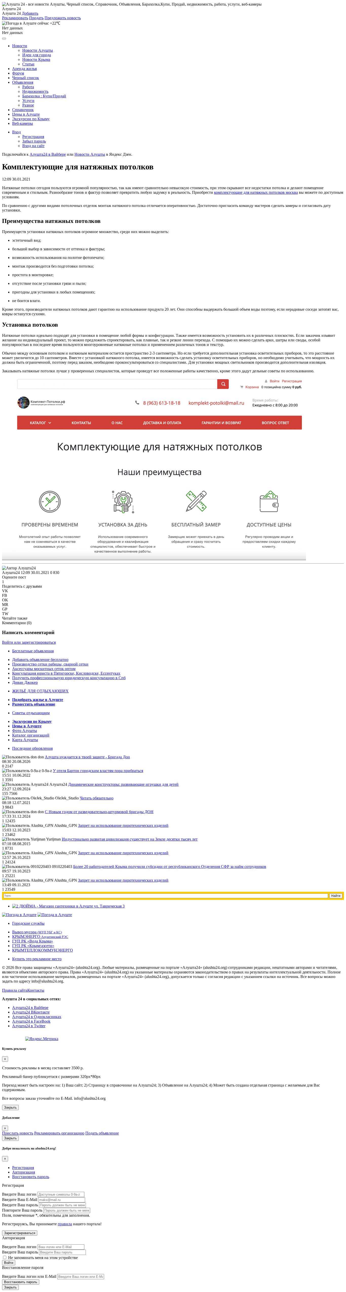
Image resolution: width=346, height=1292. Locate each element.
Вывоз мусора (37, 932)
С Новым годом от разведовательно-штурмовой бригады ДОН (99, 812)
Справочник (23, 110)
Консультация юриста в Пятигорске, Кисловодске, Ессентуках (66, 673)
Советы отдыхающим (31, 713)
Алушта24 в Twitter (28, 1026)
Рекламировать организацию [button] (59, 1133)
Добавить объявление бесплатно (40, 659)
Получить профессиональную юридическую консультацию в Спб (69, 678)
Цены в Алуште (26, 114)
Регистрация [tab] (23, 1167)
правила (65, 1224)
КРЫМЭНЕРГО (40, 936)
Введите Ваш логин (19, 1194)
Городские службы (28, 923)
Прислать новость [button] (17, 1133)
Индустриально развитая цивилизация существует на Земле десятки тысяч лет (130, 839)
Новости (19, 46)
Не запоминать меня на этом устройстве (42, 1257)
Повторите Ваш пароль (22, 1210)
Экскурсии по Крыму (31, 119)
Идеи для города (36, 55)
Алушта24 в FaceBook (31, 1021)
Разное (28, 105)
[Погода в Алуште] (19, 915)
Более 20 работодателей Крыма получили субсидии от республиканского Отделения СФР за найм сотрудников (169, 866)
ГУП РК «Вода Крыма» (32, 941)
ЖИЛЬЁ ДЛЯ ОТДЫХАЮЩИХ (40, 691)
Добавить (30, 13)
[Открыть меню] (4, 38)
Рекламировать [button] (15, 18)
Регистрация (33, 136)
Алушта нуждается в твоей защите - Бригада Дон (87, 757)
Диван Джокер (25, 682)
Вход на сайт (33, 146)
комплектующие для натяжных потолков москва (256, 192)
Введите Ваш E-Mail (19, 1199)
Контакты (35, 990)
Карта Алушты (25, 740)
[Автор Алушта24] (19, 568)
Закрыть (10, 1107)
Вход (16, 132)
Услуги (28, 100)
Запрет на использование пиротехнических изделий (123, 825)
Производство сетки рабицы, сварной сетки (50, 664)
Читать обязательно (96, 798)
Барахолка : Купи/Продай (44, 96)
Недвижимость (35, 91)
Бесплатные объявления (33, 651)
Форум (18, 73)
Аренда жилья (24, 68)
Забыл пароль (34, 141)
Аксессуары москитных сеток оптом (43, 669)
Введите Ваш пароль (20, 1205)
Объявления (22, 82)
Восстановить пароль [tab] (30, 1177)
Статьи (28, 64)
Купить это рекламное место (37, 959)
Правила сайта (14, 990)
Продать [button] (36, 18)
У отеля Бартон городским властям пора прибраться (98, 771)
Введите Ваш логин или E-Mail (29, 1276)
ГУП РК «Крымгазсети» (33, 946)
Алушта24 (11, 572)
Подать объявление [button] (102, 1133)
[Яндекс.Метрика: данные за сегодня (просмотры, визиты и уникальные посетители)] (41, 1039)
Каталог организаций (30, 735)
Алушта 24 (11, 13)
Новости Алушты (37, 50)
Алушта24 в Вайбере (30, 1007)
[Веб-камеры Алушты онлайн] (54, 915)
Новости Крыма (36, 59)
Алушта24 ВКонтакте (31, 1012)
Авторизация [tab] (23, 1172)
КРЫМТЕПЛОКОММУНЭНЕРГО (42, 950)
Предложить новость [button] (63, 18)
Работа (28, 87)
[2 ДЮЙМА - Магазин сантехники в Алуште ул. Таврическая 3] (68, 906)
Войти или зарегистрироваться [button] (29, 642)
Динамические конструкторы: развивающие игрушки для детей (123, 784)
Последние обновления (32, 748)
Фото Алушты (24, 730)
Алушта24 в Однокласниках (36, 1017)
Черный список (25, 78)
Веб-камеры (22, 123)
